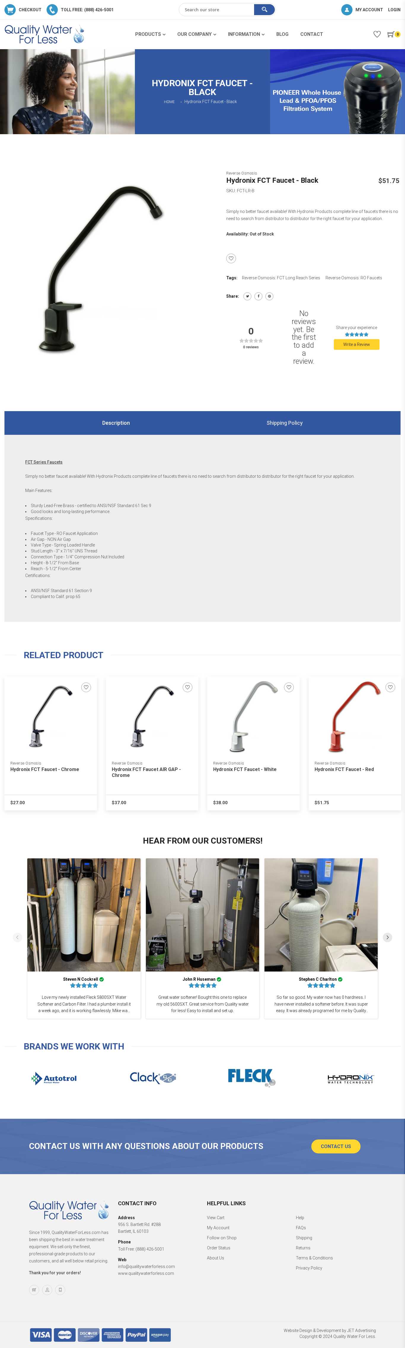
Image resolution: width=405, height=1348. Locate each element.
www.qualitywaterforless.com (146, 1273)
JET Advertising (361, 1330)
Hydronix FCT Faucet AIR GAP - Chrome (146, 772)
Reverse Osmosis (241, 173)
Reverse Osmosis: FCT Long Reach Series (281, 277)
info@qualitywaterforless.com (146, 1266)
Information (244, 34)
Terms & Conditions (314, 1258)
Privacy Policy (309, 1268)
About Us (215, 1258)
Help (300, 1217)
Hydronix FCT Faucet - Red (344, 769)
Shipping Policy (285, 423)
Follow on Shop (222, 1237)
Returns (303, 1248)
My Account (218, 1227)
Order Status (218, 1248)
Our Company (194, 34)
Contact (311, 34)
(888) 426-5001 (149, 1249)
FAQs (301, 1227)
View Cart (215, 1217)
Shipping (304, 1237)
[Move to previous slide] (17, 938)
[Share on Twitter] (247, 296)
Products (148, 34)
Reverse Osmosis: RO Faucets (354, 277)
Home (169, 102)
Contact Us (336, 1146)
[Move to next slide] (387, 938)
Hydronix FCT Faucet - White (245, 769)
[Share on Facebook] (258, 296)
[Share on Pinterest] (269, 296)
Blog (282, 34)
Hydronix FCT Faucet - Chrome (44, 769)
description (116, 423)
